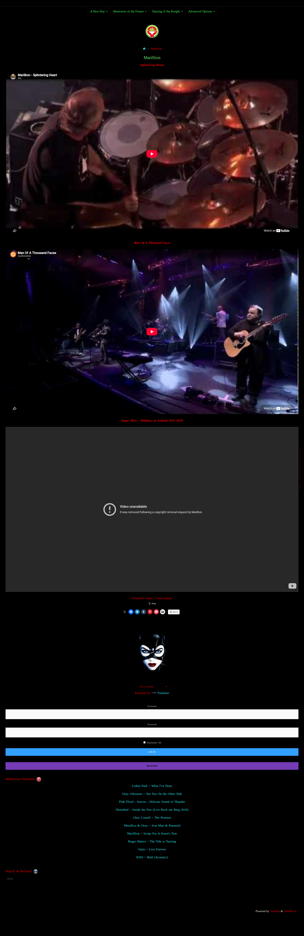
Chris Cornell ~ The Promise (152, 817)
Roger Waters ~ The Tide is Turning (152, 841)
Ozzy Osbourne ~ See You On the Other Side (152, 793)
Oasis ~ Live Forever (152, 849)
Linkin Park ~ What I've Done (152, 786)
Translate (163, 693)
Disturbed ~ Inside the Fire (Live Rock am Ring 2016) (152, 809)
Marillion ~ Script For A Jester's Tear (152, 833)
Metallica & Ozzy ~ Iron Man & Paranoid (152, 825)
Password (152, 724)
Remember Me (153, 743)
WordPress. (290, 911)
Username (152, 706)
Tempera (275, 911)
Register (152, 766)
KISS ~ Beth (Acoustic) (152, 857)
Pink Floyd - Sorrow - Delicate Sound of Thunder (152, 801)
